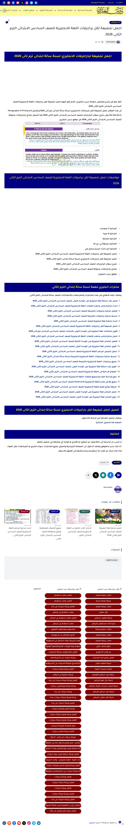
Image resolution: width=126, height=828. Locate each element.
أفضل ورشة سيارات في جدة (63, 607)
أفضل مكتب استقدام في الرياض (63, 618)
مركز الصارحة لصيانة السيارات (63, 726)
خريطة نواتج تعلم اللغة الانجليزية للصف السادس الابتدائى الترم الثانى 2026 (80, 387)
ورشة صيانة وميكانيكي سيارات (63, 686)
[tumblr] (4, 2)
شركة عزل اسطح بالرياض (103, 692)
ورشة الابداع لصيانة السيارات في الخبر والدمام (63, 664)
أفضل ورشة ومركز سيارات (63, 669)
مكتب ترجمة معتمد (103, 595)
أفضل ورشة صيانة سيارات (63, 794)
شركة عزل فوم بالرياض (103, 681)
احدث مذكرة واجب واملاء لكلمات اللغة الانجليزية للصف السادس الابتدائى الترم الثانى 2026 (74, 306)
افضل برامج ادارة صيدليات (103, 658)
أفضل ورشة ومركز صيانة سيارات (63, 715)
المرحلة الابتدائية (85, 10)
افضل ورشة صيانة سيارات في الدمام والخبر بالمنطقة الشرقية (63, 771)
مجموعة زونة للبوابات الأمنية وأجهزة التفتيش (63, 647)
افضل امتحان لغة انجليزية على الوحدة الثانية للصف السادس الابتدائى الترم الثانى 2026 (76, 341)
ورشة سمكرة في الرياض (63, 675)
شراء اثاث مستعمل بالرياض (103, 624)
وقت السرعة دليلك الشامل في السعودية (63, 641)
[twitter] (22, 2)
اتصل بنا (120, 3)
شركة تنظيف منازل (103, 664)
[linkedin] (36, 2)
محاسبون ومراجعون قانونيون (63, 630)
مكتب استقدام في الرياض (63, 613)
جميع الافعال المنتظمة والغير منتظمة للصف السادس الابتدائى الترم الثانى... (50, 533)
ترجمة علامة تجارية (103, 601)
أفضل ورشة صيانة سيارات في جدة (63, 681)
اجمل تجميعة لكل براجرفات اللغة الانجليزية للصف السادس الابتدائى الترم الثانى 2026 (77, 326)
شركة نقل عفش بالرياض (103, 698)
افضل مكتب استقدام (63, 595)
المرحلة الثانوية (46, 10)
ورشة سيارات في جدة (63, 692)
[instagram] (27, 2)
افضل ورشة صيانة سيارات (63, 783)
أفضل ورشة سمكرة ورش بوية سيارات (63, 754)
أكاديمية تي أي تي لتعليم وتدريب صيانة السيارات (63, 805)
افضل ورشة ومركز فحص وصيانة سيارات (63, 766)
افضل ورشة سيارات (63, 777)
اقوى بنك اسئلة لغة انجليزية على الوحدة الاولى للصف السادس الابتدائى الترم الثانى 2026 (74, 367)
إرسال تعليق (112, 560)
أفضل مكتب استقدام (63, 601)
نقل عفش (103, 613)
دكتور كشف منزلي (103, 647)
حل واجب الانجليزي (103, 652)
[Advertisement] (63, 83)
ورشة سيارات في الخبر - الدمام (63, 737)
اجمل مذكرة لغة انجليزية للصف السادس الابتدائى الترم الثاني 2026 (110, 532)
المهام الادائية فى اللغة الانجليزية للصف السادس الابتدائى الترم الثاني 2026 (80, 372)
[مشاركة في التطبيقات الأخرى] (88, 475)
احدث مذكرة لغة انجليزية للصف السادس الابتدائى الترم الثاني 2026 (86, 321)
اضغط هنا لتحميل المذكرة (109, 423)
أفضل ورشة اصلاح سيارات (63, 732)
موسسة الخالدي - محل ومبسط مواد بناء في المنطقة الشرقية (63, 743)
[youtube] (17, 2)
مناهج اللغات (28, 10)
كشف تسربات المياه (103, 669)
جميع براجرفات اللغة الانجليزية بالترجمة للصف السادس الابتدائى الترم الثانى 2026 (78, 362)
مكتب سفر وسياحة (103, 630)
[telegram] (31, 2)
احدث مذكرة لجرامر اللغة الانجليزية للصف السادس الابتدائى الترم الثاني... (19, 532)
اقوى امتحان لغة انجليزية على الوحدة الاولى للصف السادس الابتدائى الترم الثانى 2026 (76, 346)
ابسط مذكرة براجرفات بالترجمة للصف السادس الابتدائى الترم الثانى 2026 (82, 316)
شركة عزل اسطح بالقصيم (103, 675)
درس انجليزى (94, 823)
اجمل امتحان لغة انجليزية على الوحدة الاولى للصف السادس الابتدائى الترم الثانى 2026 (76, 392)
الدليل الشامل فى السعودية (63, 635)
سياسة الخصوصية (98, 3)
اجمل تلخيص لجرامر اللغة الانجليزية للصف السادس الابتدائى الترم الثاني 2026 (79, 352)
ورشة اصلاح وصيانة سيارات (63, 709)
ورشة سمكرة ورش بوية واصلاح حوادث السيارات (63, 749)
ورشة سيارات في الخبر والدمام (63, 658)
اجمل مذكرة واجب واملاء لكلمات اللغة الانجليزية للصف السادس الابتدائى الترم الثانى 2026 (74, 336)
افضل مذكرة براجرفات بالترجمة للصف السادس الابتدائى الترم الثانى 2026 (83, 311)
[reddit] (8, 2)
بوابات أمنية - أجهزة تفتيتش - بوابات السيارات (63, 760)
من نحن (110, 3)
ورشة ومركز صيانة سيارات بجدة (63, 698)
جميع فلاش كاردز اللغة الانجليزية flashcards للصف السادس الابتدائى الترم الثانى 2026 (75, 382)
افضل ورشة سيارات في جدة (63, 703)
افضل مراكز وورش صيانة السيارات (63, 652)
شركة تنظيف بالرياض (103, 618)
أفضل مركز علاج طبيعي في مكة (63, 811)
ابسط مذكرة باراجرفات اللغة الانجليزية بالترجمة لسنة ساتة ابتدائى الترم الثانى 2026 (77, 357)
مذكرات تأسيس (10, 10)
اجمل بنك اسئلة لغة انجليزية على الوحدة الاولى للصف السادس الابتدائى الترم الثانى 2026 (75, 301)
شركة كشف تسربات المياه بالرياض (103, 686)
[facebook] (13, 2)
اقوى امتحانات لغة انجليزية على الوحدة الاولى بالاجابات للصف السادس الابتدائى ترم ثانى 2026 (73, 331)
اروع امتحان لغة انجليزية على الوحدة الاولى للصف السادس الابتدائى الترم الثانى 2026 (76, 397)
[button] (110, 475)
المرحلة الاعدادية (65, 10)
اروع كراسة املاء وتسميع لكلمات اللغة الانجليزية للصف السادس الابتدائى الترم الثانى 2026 (73, 377)
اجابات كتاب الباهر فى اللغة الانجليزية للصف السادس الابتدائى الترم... (79, 532)
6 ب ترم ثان (115, 22)
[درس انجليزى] (110, 10)
